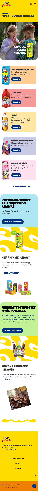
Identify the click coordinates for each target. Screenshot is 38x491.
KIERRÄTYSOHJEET (11, 273)
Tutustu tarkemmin (13, 222)
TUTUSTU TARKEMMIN (12, 330)
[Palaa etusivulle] (6, 4)
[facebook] (35, 475)
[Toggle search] (31, 4)
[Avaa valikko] (35, 4)
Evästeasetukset (11, 487)
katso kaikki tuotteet (21, 186)
